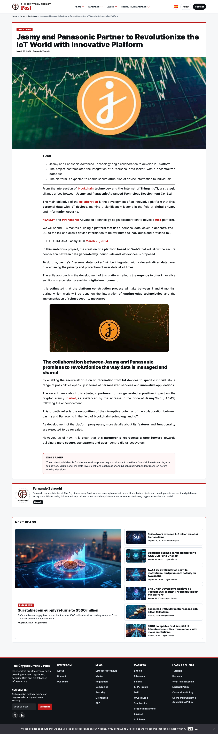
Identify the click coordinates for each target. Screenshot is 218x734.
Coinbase (139, 719)
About (186, 6)
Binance (138, 714)
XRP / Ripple (141, 687)
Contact (199, 6)
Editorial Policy (180, 687)
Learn (110, 6)
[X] (15, 715)
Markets (94, 6)
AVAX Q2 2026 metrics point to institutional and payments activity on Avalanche (172, 573)
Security (100, 692)
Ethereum (139, 676)
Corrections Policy (182, 692)
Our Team (62, 681)
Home (14, 16)
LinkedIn (38, 502)
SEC (98, 703)
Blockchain (32, 16)
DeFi (136, 692)
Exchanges (102, 697)
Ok (190, 728)
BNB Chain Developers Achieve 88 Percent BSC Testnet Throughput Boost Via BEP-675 (173, 591)
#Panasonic (70, 219)
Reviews (177, 676)
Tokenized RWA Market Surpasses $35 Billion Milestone (173, 610)
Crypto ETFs (141, 697)
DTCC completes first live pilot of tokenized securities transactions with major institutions (172, 629)
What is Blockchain (183, 681)
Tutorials (177, 670)
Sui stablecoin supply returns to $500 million (58, 610)
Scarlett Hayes (172, 541)
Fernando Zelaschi (41, 51)
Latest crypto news (106, 670)
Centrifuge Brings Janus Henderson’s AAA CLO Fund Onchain (172, 554)
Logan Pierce (41, 623)
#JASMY (49, 219)
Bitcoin (138, 670)
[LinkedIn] (22, 715)
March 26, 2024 (97, 241)
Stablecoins (140, 703)
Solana (138, 681)
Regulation (102, 681)
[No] (213, 729)
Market (100, 676)
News (78, 6)
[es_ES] (176, 7)
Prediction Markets (134, 6)
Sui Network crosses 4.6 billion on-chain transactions (173, 536)
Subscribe (45, 706)
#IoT (158, 219)
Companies (102, 687)
